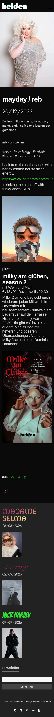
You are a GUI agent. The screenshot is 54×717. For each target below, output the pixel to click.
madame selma (19, 515)
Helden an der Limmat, (22, 701)
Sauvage (15, 567)
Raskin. (48, 701)
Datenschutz (35, 701)
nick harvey (16, 615)
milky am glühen (13, 142)
